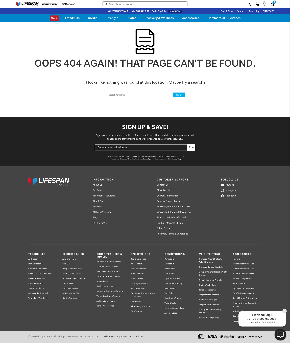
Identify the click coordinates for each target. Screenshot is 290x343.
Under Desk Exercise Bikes (74, 278)
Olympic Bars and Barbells (210, 280)
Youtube (229, 185)
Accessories (190, 18)
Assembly (254, 11)
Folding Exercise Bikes (72, 273)
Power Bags (169, 268)
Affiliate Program (102, 212)
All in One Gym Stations (141, 306)
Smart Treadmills (36, 288)
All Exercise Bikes (70, 259)
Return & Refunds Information (172, 217)
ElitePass (97, 190)
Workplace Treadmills (38, 298)
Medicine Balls (171, 288)
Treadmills (72, 18)
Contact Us (162, 185)
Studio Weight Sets (207, 285)
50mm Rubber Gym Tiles (243, 273)
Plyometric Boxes (172, 278)
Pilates (131, 18)
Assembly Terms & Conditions (172, 234)
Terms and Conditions (132, 336)
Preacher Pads (137, 273)
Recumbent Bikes (70, 288)
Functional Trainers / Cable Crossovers (143, 295)
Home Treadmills (35, 263)
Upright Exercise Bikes (72, 268)
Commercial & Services (224, 18)
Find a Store (227, 11)
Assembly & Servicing (104, 196)
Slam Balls (169, 273)
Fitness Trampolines (242, 278)
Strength (112, 18)
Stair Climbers (102, 281)
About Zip (98, 201)
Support (241, 11)
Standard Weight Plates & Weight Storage (210, 260)
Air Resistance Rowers (106, 301)
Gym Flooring (136, 311)
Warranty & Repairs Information (174, 212)
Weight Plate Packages (209, 304)
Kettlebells (169, 263)
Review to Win (100, 223)
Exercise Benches (138, 268)
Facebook (230, 196)
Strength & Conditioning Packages (210, 311)
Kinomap (97, 207)
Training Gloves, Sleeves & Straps (244, 304)
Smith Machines (138, 288)
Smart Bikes (67, 283)
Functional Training (173, 283)
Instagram (230, 190)
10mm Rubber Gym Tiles (243, 263)
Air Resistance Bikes (71, 293)
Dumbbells (169, 259)
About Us (97, 185)
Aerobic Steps (170, 313)
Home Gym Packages (208, 299)
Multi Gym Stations (139, 283)
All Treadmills (34, 259)
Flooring (236, 259)
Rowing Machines (104, 286)
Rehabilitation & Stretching (245, 298)
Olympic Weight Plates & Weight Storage (213, 273)
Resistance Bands (172, 298)
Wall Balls (168, 293)
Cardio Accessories (71, 298)
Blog (95, 217)
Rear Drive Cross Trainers (107, 271)
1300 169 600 (266, 319)
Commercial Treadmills (38, 293)
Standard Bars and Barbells (211, 267)
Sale (54, 18)
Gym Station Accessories (244, 293)
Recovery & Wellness (159, 18)
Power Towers (137, 278)
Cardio (92, 18)
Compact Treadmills (37, 268)
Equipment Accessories (243, 288)
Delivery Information (167, 196)
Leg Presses (136, 301)
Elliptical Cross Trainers (107, 266)
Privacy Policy (111, 336)
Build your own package (209, 317)
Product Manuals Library (170, 223)
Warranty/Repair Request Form (173, 207)
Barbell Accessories (207, 290)
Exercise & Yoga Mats (174, 308)
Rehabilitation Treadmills (39, 273)
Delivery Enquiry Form (168, 201)
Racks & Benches (138, 259)
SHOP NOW (175, 11)
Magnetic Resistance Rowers (109, 291)
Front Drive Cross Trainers (108, 276)
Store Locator (164, 190)
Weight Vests (170, 303)
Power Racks (136, 263)
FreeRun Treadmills (37, 278)
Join (191, 147)
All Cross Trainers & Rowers (108, 261)
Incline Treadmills (36, 283)
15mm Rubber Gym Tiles (243, 268)
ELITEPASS (268, 11)
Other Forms (163, 228)
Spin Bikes (66, 263)
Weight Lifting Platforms (210, 294)
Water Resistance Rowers (108, 296)
